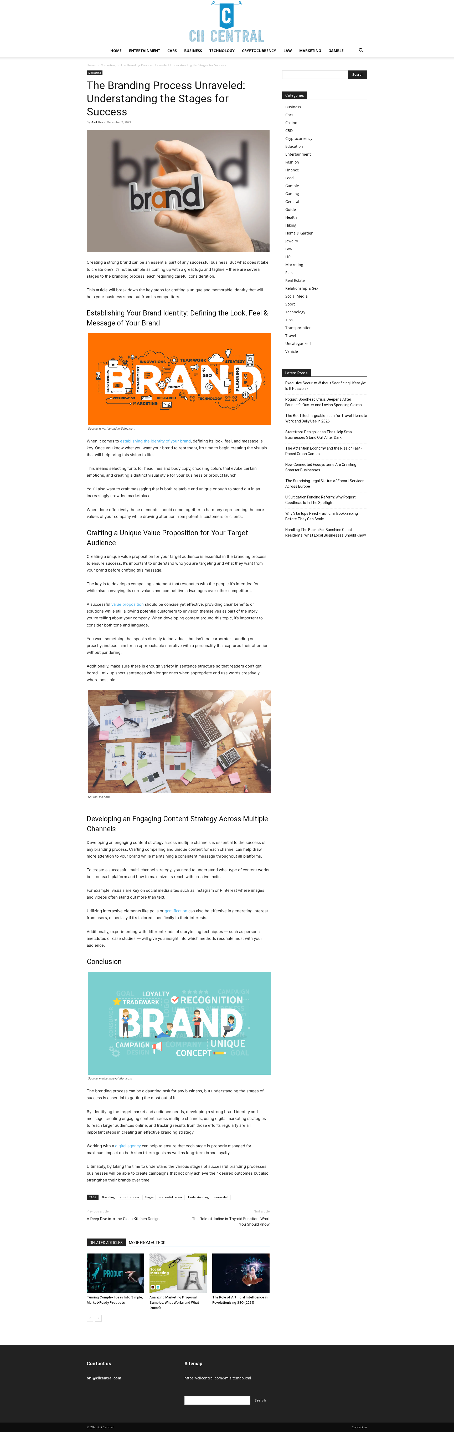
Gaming (292, 193)
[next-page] (98, 1318)
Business (193, 50)
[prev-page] (90, 1318)
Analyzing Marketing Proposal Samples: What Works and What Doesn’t (174, 1302)
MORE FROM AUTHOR (147, 1243)
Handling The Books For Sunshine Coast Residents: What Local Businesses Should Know (325, 532)
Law (287, 50)
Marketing (310, 50)
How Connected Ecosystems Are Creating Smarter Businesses (320, 467)
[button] (361, 51)
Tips (289, 319)
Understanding (198, 1197)
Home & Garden (299, 233)
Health (291, 217)
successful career (170, 1197)
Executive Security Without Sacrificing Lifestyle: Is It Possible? (325, 386)
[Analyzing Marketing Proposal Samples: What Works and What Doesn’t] (178, 1273)
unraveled (221, 1197)
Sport (290, 304)
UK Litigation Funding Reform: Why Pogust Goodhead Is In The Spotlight (320, 500)
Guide (290, 209)
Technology (222, 50)
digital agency (128, 1145)
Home (116, 50)
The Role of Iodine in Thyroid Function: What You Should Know (231, 1221)
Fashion (292, 162)
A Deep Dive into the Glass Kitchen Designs (124, 1218)
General (292, 201)
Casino (291, 122)
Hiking (290, 225)
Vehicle (291, 351)
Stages (149, 1197)
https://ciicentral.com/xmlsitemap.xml (217, 1377)
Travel (290, 335)
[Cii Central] (227, 22)
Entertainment (144, 50)
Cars (172, 50)
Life (288, 256)
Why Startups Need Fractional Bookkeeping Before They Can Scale (321, 516)
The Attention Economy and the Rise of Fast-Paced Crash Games (323, 451)
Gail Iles (97, 122)
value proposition (127, 604)
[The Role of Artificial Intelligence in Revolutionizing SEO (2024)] (241, 1273)
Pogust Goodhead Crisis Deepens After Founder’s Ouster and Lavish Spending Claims (323, 402)
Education (294, 146)
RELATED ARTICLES (106, 1243)
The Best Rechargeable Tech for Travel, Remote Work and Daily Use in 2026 (326, 418)
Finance (292, 169)
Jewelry (291, 240)
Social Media (296, 296)
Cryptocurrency (259, 50)
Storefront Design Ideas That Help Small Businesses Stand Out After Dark (319, 435)
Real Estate (295, 280)
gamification (176, 910)
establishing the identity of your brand (155, 441)
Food (289, 177)
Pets (289, 272)
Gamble (336, 50)
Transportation (298, 327)
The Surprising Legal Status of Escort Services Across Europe (324, 483)
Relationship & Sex (301, 288)
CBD (289, 130)
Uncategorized (298, 343)
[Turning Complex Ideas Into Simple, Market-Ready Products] (115, 1273)
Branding (108, 1197)
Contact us (359, 1427)
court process (129, 1197)
